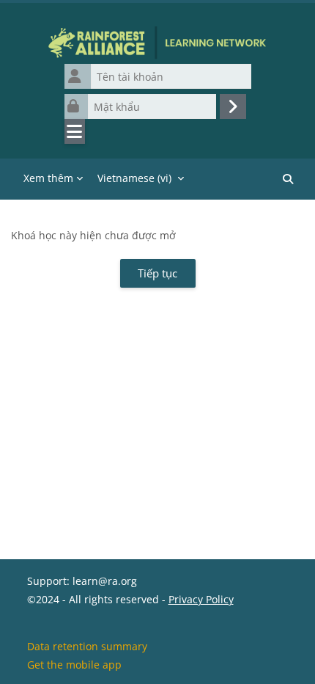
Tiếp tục (157, 273)
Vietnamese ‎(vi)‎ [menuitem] (134, 178)
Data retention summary (87, 646)
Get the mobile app (74, 665)
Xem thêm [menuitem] (48, 178)
